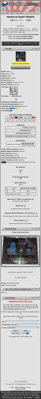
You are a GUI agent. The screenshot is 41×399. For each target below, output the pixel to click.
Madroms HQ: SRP (20, 389)
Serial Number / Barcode (9, 324)
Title (3, 321)
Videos (12, 387)
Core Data (6, 43)
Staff (11, 390)
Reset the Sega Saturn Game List (11, 312)
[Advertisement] (20, 357)
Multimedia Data (16, 43)
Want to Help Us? (18, 390)
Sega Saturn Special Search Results (14, 316)
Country (4, 328)
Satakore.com (28, 336)
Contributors (27, 390)
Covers (29, 387)
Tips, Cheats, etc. (27, 43)
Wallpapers (23, 387)
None (21, 104)
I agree (37, 397)
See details (28, 397)
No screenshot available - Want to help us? (20, 272)
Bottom (36, 48)
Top (32, 48)
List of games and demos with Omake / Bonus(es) (21, 162)
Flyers (17, 387)
